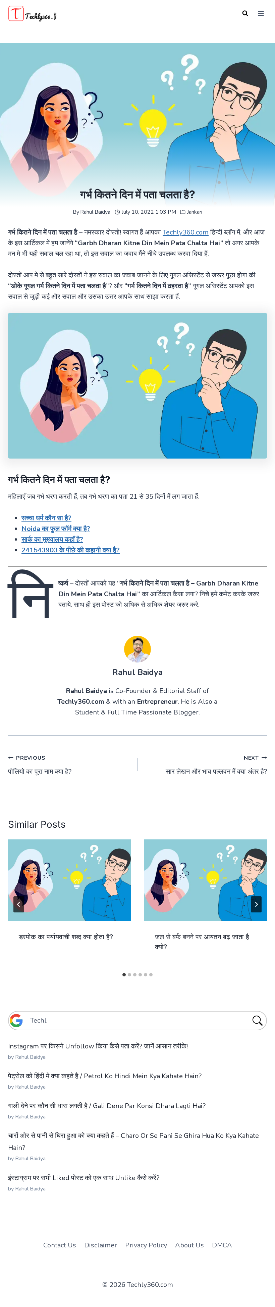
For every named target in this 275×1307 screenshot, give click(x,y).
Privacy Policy (146, 1245)
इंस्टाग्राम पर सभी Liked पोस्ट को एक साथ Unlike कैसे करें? (83, 1177)
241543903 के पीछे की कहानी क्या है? (70, 550)
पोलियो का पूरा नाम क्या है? (39, 765)
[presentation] (69, 880)
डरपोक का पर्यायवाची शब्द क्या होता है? (66, 937)
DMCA (222, 1245)
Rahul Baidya (95, 212)
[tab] (124, 974)
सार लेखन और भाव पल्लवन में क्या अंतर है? (216, 765)
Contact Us (59, 1245)
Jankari (194, 212)
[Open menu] (261, 13)
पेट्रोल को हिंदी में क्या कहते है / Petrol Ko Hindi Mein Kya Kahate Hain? (105, 1076)
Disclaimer (100, 1245)
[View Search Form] (245, 13)
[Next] (256, 904)
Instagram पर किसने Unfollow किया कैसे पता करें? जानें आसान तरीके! (98, 1046)
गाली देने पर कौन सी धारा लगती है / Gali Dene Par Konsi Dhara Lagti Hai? (107, 1105)
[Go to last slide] (18, 904)
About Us (189, 1245)
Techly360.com (186, 232)
